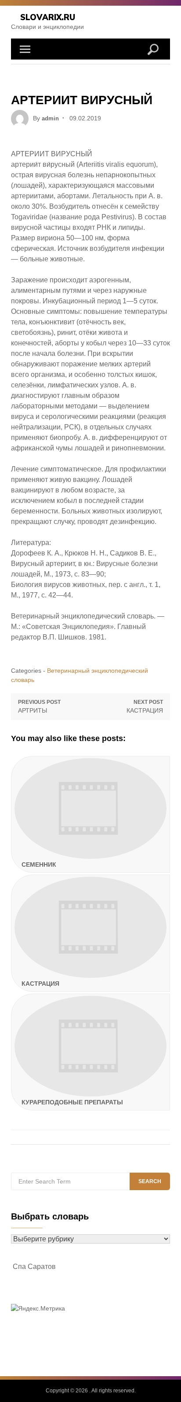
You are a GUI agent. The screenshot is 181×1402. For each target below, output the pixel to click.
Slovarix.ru (47, 17)
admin (50, 118)
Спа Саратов (34, 1266)
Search (149, 1181)
